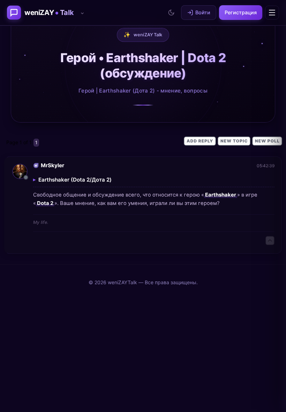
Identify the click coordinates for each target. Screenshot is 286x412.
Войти (202, 12)
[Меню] (272, 13)
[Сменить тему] (171, 13)
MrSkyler (52, 165)
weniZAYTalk (143, 34)
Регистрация (241, 12)
